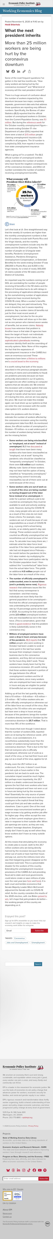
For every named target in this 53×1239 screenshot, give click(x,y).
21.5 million (30, 134)
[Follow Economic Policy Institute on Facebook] (34, 1171)
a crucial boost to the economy (23, 361)
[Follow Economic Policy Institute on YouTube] (39, 1171)
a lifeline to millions (36, 358)
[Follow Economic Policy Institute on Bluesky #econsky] (8, 1171)
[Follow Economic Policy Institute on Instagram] (23, 1171)
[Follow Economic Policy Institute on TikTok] (29, 1171)
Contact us (7, 1217)
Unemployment (38, 942)
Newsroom (7, 1213)
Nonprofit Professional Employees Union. (18, 1224)
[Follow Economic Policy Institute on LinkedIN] (18, 1171)
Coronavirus (19, 938)
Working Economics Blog (22, 10)
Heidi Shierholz (12, 24)
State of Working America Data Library (19, 1138)
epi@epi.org (27, 1117)
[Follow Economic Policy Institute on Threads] (13, 1171)
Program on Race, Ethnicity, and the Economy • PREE (26, 1156)
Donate (20, 1189)
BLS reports (31, 640)
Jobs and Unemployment (17, 942)
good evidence (24, 624)
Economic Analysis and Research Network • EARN (24, 1147)
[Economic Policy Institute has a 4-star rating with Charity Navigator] (17, 1196)
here (29, 881)
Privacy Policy (33, 1126)
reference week (34, 122)
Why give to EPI (9, 1189)
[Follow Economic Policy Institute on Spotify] (44, 1171)
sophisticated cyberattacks (17, 340)
